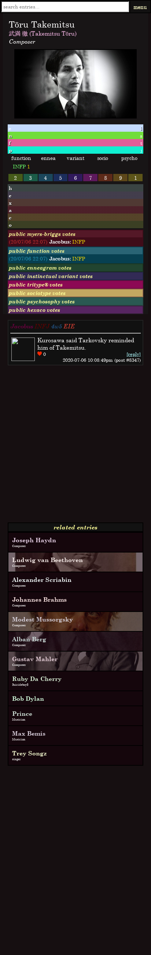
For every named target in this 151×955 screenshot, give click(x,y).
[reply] (133, 354)
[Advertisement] (75, 446)
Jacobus (21, 326)
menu (140, 7)
